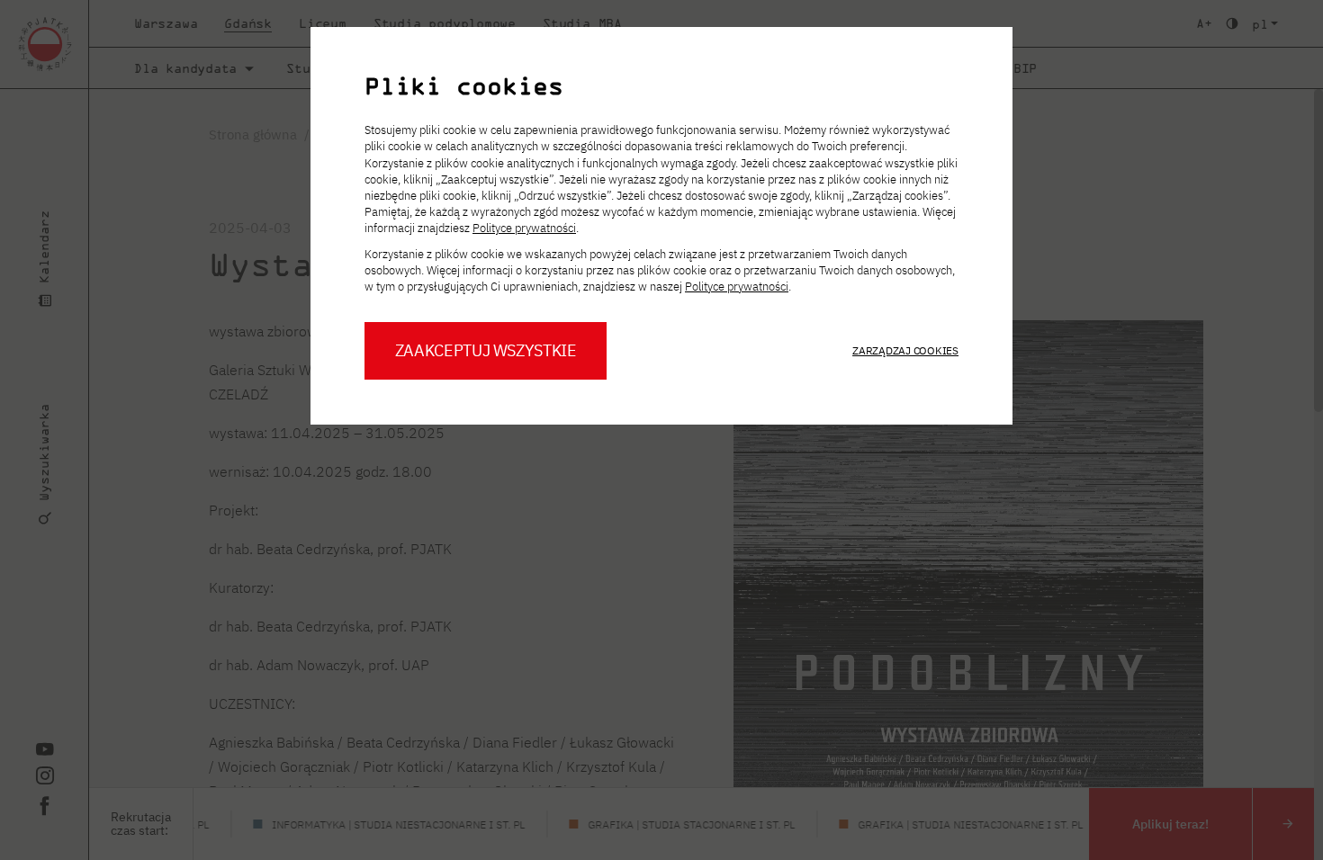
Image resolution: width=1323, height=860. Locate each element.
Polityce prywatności (524, 228)
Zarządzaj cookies (905, 350)
